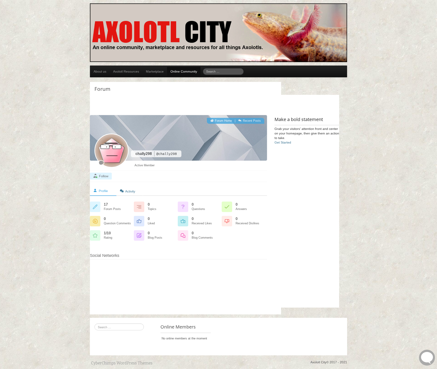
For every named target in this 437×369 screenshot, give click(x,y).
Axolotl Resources (126, 71)
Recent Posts (251, 120)
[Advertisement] (126, 93)
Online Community (183, 71)
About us (100, 71)
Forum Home (223, 120)
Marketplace (155, 71)
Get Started (282, 142)
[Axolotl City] (218, 32)
